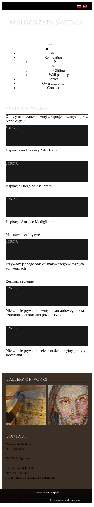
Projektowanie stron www (65, 500)
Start (53, 53)
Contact (53, 88)
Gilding (59, 70)
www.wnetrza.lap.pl (47, 492)
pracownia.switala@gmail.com (35, 477)
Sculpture (59, 66)
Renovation (53, 57)
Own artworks (53, 83)
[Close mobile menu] (47, 49)
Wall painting (59, 75)
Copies (53, 79)
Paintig (59, 62)
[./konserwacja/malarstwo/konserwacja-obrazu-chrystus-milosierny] (68, 405)
